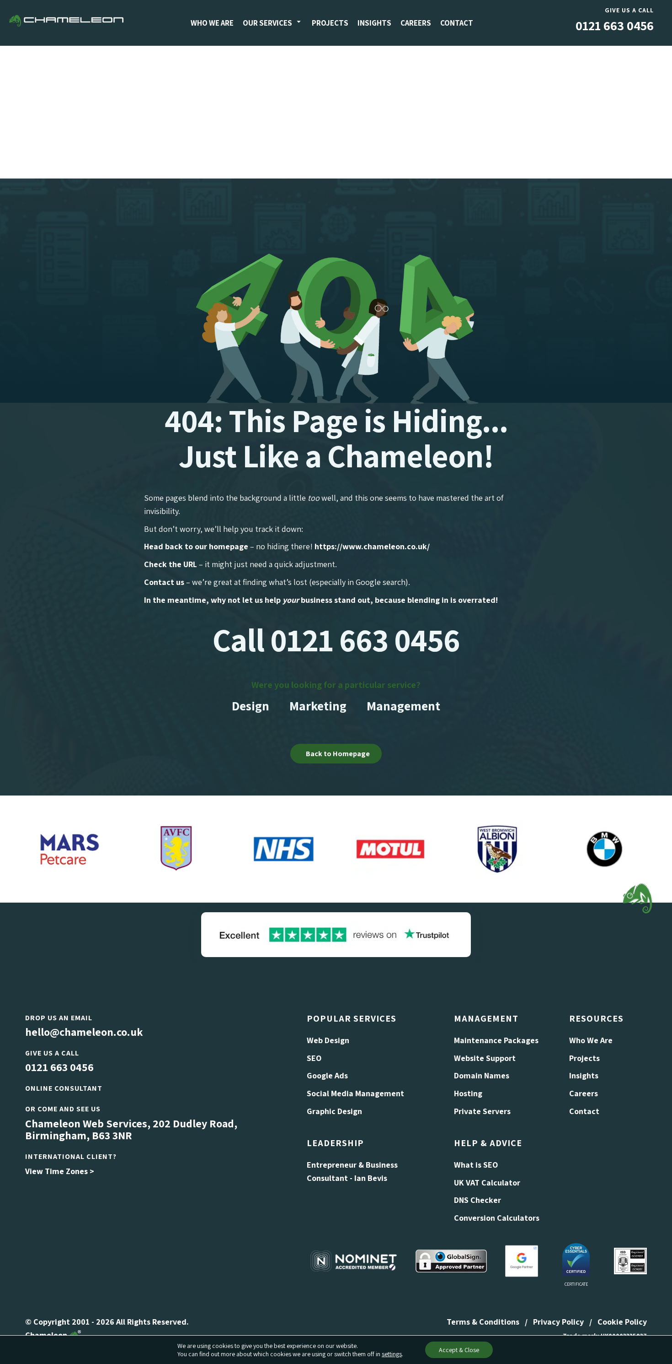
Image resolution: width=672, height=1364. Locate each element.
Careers (415, 23)
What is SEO (476, 1164)
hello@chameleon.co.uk (84, 1031)
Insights (374, 23)
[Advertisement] (336, 110)
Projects (330, 23)
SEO (314, 1058)
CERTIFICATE (576, 1284)
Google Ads (327, 1075)
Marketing (318, 705)
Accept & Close (459, 1350)
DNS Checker (477, 1200)
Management (403, 705)
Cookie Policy (622, 1321)
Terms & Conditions (483, 1321)
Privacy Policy (558, 1321)
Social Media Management (355, 1093)
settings (392, 1354)
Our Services (267, 23)
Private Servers (482, 1111)
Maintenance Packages (496, 1040)
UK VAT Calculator (487, 1182)
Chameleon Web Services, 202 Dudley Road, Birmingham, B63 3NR (131, 1129)
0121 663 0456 (615, 25)
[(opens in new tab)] (336, 933)
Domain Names (481, 1075)
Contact (456, 23)
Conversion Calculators (496, 1217)
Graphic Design (334, 1111)
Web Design (328, 1040)
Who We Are (212, 23)
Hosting (468, 1093)
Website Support (485, 1058)
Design (250, 705)
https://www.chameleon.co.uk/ (372, 546)
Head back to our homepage (196, 546)
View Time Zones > (59, 1171)
